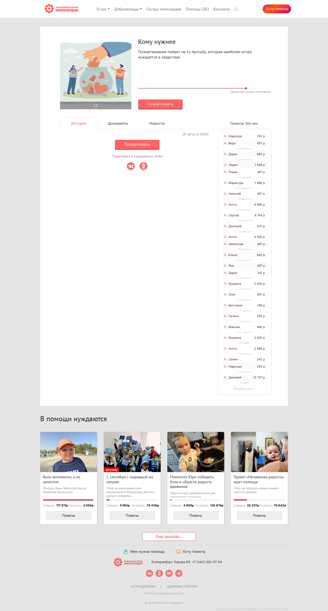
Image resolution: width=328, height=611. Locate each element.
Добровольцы (126, 9)
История (79, 123)
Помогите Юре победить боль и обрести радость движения (192, 482)
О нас (101, 9)
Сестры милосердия (163, 9)
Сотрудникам (143, 586)
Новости (157, 123)
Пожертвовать (160, 104)
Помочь (68, 515)
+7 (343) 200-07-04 (207, 562)
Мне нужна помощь (147, 551)
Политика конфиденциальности (164, 593)
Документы (118, 123)
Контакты (221, 9)
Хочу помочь (277, 8)
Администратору (182, 586)
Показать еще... (244, 388)
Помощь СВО (197, 9)
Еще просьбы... (169, 536)
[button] (65, 73)
